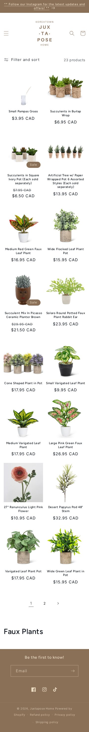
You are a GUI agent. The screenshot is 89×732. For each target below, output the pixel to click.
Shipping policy (47, 722)
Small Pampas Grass (23, 111)
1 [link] (31, 603)
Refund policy (40, 714)
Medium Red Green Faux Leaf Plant (23, 251)
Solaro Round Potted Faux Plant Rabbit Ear (65, 315)
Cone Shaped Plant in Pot (23, 383)
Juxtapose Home (42, 708)
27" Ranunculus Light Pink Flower (23, 509)
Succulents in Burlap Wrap (65, 113)
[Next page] (57, 603)
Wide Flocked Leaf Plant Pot (65, 251)
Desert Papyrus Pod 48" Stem (65, 509)
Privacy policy (65, 714)
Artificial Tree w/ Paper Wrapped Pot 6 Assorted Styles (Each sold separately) (65, 181)
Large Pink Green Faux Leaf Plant (65, 445)
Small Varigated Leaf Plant (65, 383)
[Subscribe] (72, 671)
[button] (6, 33)
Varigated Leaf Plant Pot (23, 571)
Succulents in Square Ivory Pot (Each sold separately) (23, 179)
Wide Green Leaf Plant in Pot (65, 573)
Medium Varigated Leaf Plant (23, 445)
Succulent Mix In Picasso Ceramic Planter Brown (23, 315)
